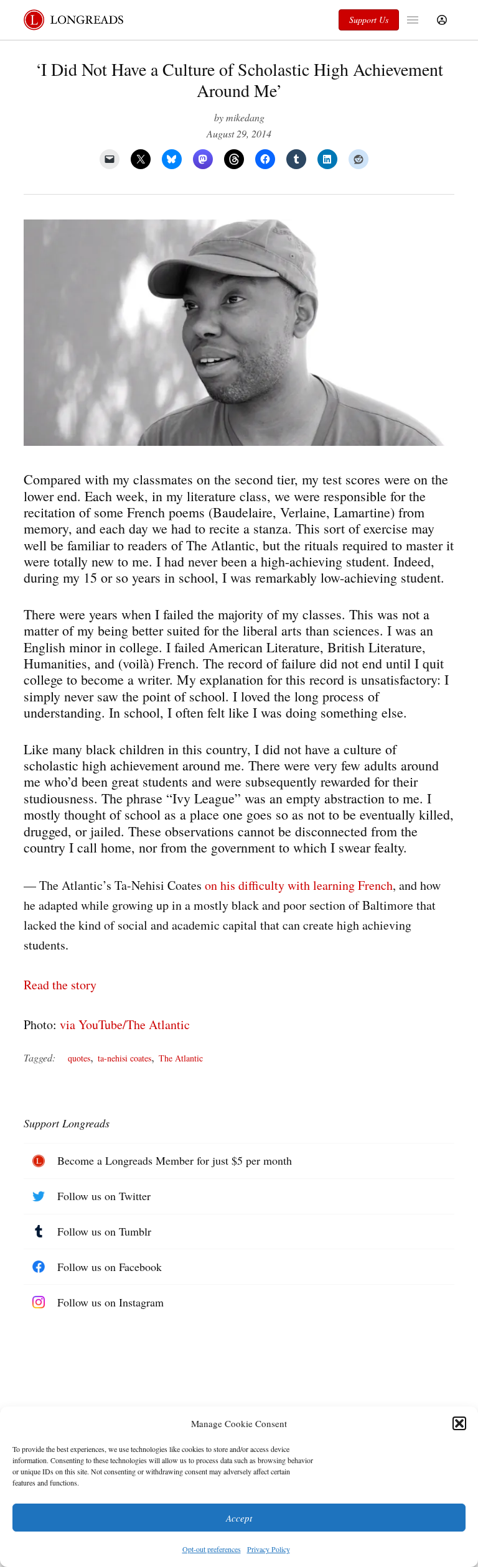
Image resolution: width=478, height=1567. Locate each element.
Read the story (60, 984)
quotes (79, 1058)
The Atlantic (181, 1058)
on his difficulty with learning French (299, 885)
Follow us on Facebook (109, 1266)
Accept (239, 1518)
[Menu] (414, 19)
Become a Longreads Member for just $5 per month (174, 1160)
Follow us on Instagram (110, 1302)
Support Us (368, 19)
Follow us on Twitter (104, 1195)
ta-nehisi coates (124, 1058)
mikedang (245, 117)
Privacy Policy (268, 1549)
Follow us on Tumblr (104, 1231)
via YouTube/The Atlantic (125, 1024)
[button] (459, 1423)
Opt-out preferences (211, 1549)
